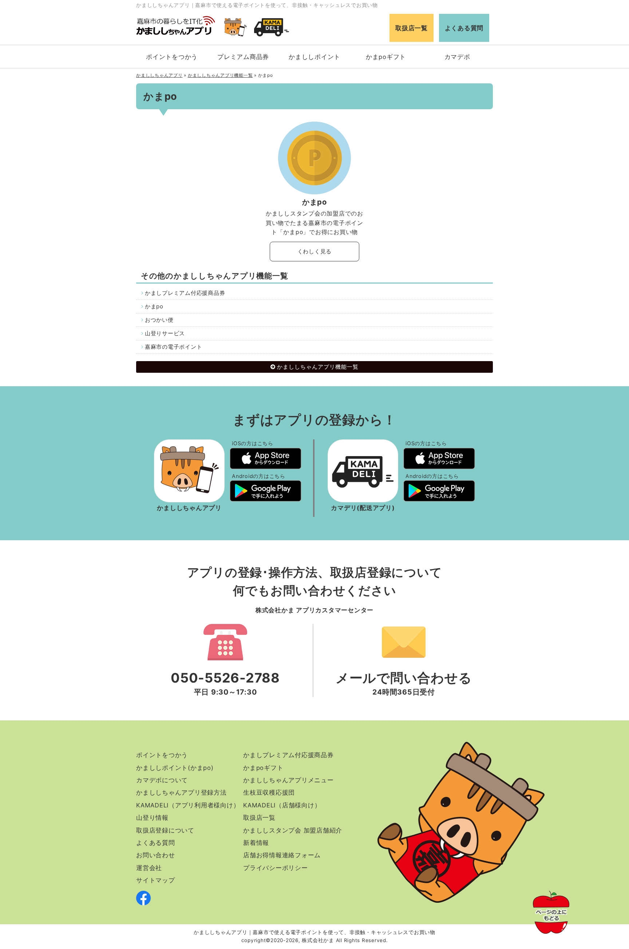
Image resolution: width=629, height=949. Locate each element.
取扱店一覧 (411, 28)
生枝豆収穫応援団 (269, 792)
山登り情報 (152, 817)
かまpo (154, 306)
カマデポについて (162, 780)
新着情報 (256, 842)
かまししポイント (314, 56)
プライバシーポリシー (275, 867)
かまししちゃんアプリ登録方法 (181, 792)
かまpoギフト (386, 56)
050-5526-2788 (225, 678)
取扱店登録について (165, 830)
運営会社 (149, 867)
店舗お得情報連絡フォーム (282, 855)
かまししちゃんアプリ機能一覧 (220, 75)
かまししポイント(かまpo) (175, 767)
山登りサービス (165, 333)
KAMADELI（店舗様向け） (282, 805)
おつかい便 (159, 319)
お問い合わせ (155, 855)
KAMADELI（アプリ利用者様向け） (188, 805)
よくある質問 (464, 28)
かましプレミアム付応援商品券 (185, 292)
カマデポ (457, 56)
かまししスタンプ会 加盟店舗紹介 (292, 830)
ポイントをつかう (172, 56)
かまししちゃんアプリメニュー (288, 780)
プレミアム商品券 (243, 56)
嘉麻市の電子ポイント (173, 346)
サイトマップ (155, 880)
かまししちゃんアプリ (159, 75)
